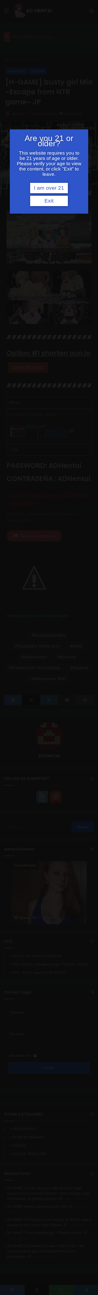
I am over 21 (49, 188)
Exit (49, 201)
